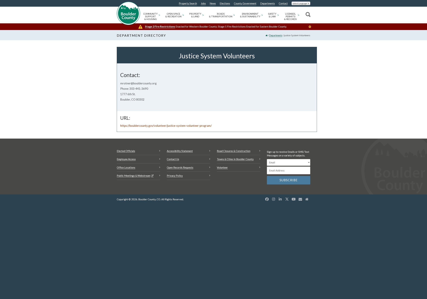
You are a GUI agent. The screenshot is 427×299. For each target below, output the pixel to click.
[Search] (307, 15)
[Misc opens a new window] (300, 199)
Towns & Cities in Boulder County (235, 159)
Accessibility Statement (180, 150)
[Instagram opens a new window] (273, 199)
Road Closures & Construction (233, 150)
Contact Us (173, 159)
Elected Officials (126, 150)
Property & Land (195, 15)
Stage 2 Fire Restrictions (160, 26)
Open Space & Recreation (173, 15)
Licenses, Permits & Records (290, 17)
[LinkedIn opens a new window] (280, 199)
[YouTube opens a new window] (293, 199)
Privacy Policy (175, 175)
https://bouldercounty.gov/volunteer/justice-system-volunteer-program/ (166, 125)
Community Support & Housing (150, 17)
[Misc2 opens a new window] (307, 199)
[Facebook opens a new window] (267, 199)
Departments (267, 3)
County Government (245, 3)
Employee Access (126, 159)
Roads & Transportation (220, 15)
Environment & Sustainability (250, 15)
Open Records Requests (180, 167)
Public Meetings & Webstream (133, 175)
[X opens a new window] (287, 199)
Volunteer (222, 167)
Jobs (203, 3)
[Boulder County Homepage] (128, 13)
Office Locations (126, 167)
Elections (225, 3)
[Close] (311, 27)
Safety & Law (272, 15)
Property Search (188, 3)
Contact (283, 3)
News (213, 3)
